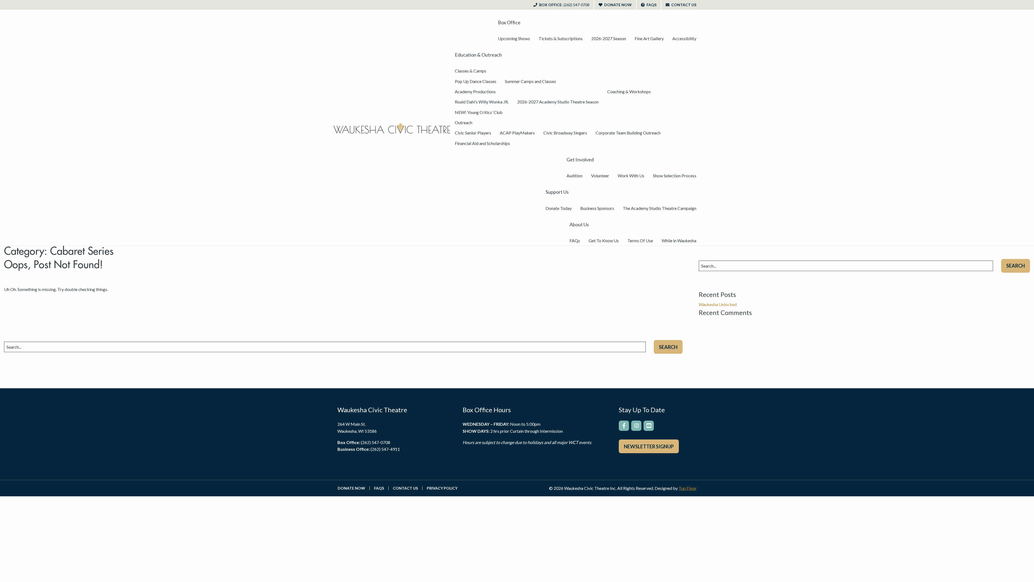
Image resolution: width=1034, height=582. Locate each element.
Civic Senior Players (473, 132)
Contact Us (683, 4)
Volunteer (600, 175)
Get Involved (580, 159)
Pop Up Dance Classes (475, 81)
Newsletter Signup (649, 446)
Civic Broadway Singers (565, 132)
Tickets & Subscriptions (561, 38)
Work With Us (631, 175)
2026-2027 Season (608, 38)
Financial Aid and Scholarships (482, 143)
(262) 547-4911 (385, 449)
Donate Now (617, 4)
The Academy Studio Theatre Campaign (659, 208)
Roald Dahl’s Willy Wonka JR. (482, 101)
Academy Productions (475, 91)
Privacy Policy (442, 488)
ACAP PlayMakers (517, 132)
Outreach (463, 122)
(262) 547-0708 (375, 442)
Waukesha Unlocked (718, 304)
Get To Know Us (604, 240)
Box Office (563, 4)
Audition (574, 175)
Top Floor (688, 488)
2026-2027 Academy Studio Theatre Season (558, 101)
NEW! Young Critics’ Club (478, 112)
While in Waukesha (679, 240)
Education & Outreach (478, 55)
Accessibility (684, 38)
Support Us (557, 192)
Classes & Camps (470, 70)
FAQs (651, 4)
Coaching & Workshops (629, 91)
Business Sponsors (597, 208)
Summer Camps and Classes (530, 81)
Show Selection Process (674, 175)
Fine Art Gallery (649, 38)
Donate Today (559, 208)
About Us (579, 224)
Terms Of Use (640, 240)
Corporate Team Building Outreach (628, 132)
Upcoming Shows (514, 38)
